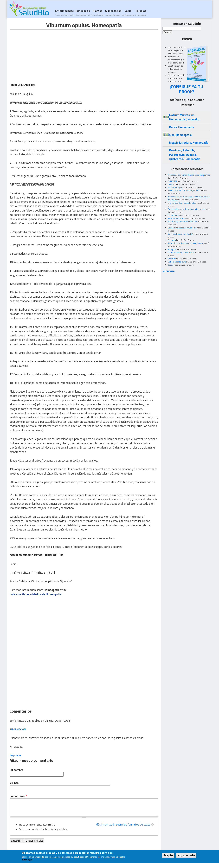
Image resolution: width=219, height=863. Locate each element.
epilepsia (172, 249)
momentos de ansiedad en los (182, 202)
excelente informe (176, 218)
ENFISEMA (172, 181)
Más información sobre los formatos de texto (122, 824)
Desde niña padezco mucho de (182, 227)
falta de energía (175, 187)
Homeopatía (82, 12)
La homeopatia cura (177, 261)
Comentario (18, 796)
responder (16, 755)
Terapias (140, 12)
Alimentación (113, 12)
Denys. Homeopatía (181, 127)
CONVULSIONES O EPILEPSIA (181, 252)
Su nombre (16, 770)
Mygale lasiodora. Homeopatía (188, 142)
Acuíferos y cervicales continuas (183, 221)
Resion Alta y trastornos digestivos (184, 190)
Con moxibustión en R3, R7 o (181, 233)
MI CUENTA (169, 271)
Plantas (97, 12)
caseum (171, 184)
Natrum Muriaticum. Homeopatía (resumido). (184, 117)
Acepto (168, 855)
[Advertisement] (38, 54)
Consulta (172, 240)
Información (18, 729)
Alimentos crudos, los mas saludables (185, 243)
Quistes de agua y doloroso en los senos (186, 209)
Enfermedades (64, 12)
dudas (170, 264)
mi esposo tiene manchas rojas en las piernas (189, 174)
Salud (128, 12)
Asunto (14, 783)
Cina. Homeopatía (180, 135)
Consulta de (173, 215)
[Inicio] (29, 8)
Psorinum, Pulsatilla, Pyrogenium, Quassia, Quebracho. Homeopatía (184, 154)
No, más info (186, 855)
